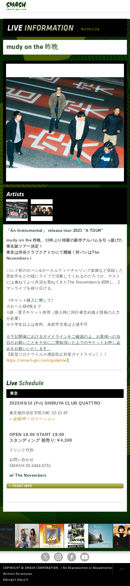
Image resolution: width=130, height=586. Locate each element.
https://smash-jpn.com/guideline (36, 360)
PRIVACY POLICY (15, 580)
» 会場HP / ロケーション (32, 419)
